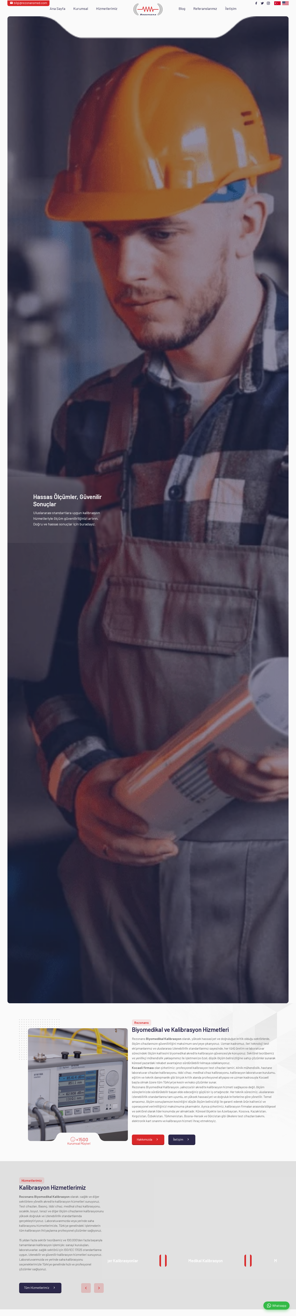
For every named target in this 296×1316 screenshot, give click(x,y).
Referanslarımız (205, 8)
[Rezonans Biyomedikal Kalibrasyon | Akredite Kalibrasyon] (148, 9)
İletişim (230, 8)
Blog (182, 8)
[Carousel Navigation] (92, 1288)
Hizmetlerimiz (106, 8)
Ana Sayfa (57, 8)
